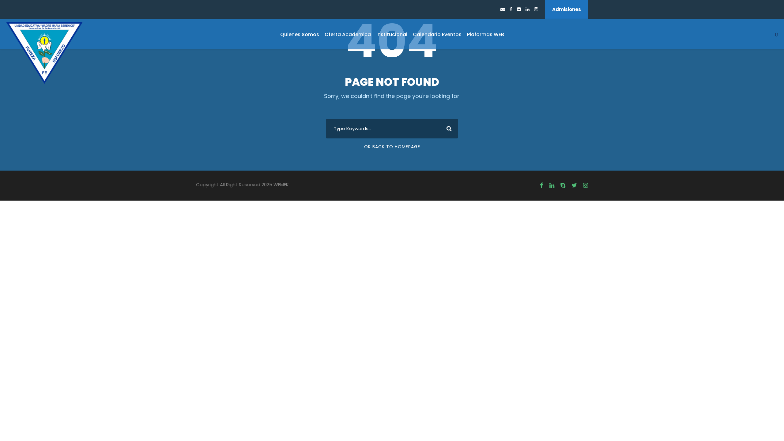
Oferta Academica (348, 34)
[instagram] (536, 9)
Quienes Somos (299, 34)
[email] (502, 9)
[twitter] (574, 185)
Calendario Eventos (437, 34)
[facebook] (511, 9)
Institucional (391, 34)
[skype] (562, 185)
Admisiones (566, 9)
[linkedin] (528, 9)
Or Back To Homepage (392, 147)
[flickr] (519, 9)
